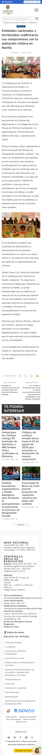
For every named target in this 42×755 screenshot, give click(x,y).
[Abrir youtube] (9, 737)
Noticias (21, 26)
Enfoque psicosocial (11, 476)
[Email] (37, 376)
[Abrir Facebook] (21, 737)
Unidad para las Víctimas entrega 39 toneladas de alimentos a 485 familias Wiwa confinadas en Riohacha (10, 444)
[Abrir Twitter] (15, 737)
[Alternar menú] (36, 9)
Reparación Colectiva (12, 428)
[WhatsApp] (31, 376)
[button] (9, 2)
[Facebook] (20, 376)
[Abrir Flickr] (27, 737)
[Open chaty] (37, 750)
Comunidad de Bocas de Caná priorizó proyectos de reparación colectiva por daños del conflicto (30, 493)
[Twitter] (25, 376)
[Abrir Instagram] (32, 737)
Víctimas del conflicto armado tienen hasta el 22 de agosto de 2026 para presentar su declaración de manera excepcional (30, 446)
